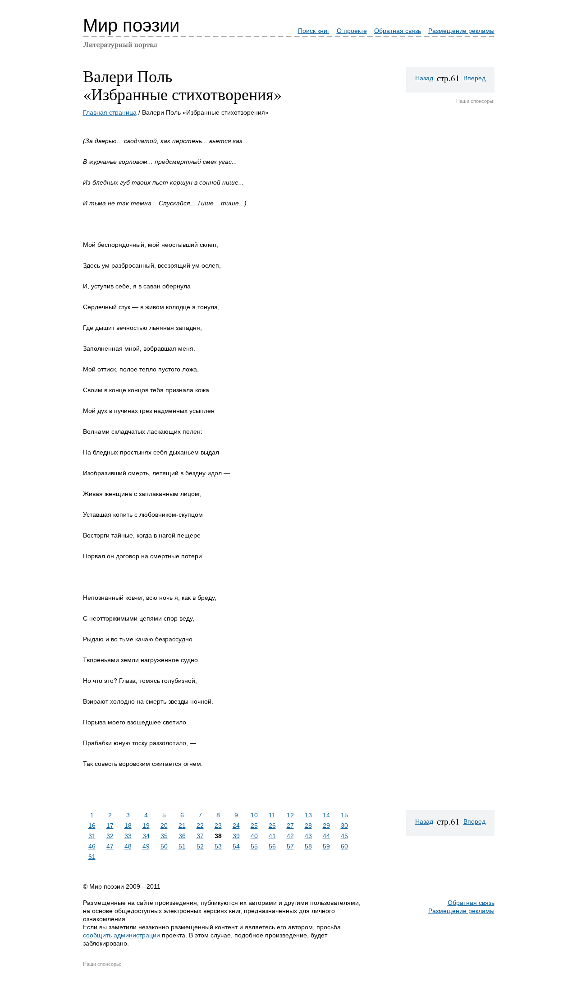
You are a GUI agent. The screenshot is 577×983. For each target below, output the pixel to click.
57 (290, 846)
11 (272, 815)
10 (254, 815)
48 (128, 846)
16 (92, 825)
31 (92, 835)
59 (326, 846)
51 (182, 846)
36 (182, 835)
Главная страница (110, 112)
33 (128, 835)
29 (326, 825)
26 (272, 825)
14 (326, 815)
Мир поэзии (131, 25)
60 (344, 846)
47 (110, 846)
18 (128, 825)
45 (344, 835)
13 (308, 815)
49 (146, 846)
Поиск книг (314, 30)
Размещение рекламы (461, 30)
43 (308, 835)
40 (254, 835)
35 (164, 835)
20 (164, 825)
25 (254, 825)
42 (290, 835)
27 (290, 825)
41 (272, 835)
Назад (424, 78)
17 (110, 825)
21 (182, 825)
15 (344, 815)
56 (272, 846)
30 (344, 825)
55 (254, 846)
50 (164, 846)
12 (290, 815)
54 (236, 846)
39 (236, 835)
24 (236, 825)
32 (110, 835)
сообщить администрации (121, 935)
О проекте (352, 30)
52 (200, 846)
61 (92, 856)
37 (200, 835)
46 (92, 846)
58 (308, 846)
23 (218, 825)
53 (218, 846)
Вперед (474, 78)
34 (146, 835)
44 (326, 835)
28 (308, 825)
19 (146, 825)
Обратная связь (397, 30)
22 (200, 825)
